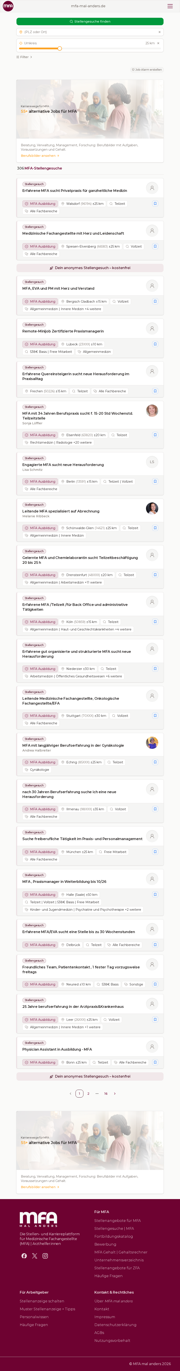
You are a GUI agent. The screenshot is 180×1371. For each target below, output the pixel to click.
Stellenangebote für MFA (117, 1221)
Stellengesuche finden (92, 21)
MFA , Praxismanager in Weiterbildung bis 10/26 (64, 882)
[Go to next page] (115, 1094)
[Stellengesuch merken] (155, 203)
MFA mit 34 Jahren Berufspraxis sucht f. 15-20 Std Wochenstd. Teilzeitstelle (77, 415)
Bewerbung (105, 1244)
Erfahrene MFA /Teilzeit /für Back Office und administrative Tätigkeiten (75, 607)
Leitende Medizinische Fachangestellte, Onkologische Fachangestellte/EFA (70, 700)
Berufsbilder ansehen (38, 156)
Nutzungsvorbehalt (112, 1341)
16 (106, 1094)
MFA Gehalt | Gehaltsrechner (121, 1252)
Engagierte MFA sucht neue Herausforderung (63, 465)
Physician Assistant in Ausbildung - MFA (57, 1049)
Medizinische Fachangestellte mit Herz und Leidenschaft (73, 233)
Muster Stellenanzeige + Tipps (47, 1309)
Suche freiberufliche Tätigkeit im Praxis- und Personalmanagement (82, 839)
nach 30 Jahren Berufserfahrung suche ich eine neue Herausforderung (69, 794)
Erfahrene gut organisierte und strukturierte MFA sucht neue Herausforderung (76, 654)
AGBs (99, 1333)
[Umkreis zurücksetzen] (158, 43)
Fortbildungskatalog (113, 1236)
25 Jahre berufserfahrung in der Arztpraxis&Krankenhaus (73, 1007)
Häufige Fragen (108, 1276)
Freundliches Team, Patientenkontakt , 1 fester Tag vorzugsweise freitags (81, 969)
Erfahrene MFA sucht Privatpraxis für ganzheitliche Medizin (74, 191)
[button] (90, 32)
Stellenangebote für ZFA (117, 1268)
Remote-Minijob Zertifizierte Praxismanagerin (63, 331)
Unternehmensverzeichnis (119, 1260)
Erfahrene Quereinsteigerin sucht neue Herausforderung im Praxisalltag (75, 376)
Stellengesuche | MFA (114, 1228)
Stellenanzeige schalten (42, 1301)
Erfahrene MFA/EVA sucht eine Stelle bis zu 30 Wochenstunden (78, 932)
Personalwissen (34, 1317)
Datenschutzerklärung (115, 1325)
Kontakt (101, 1309)
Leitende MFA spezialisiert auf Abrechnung (60, 511)
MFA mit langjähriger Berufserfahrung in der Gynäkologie (73, 745)
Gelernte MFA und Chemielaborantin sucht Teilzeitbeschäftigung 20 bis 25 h (80, 560)
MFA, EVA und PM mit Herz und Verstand (58, 288)
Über (113, 1301)
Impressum (104, 1317)
